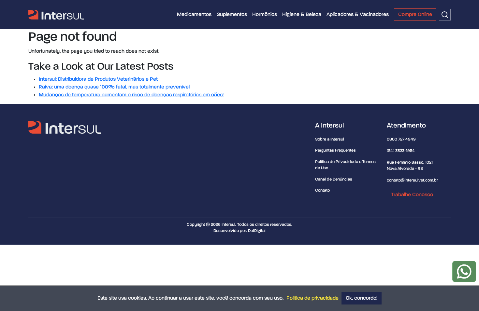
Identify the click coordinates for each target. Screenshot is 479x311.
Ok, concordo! (361, 298)
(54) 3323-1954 (401, 151)
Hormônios (264, 14)
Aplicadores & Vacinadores (358, 14)
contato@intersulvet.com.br (412, 180)
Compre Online (415, 14)
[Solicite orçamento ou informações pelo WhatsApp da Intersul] (464, 271)
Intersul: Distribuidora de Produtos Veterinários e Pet (98, 79)
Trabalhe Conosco (412, 194)
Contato (322, 190)
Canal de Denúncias (333, 179)
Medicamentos (194, 14)
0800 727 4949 (401, 139)
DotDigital (257, 231)
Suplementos (232, 14)
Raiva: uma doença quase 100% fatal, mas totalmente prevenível (114, 87)
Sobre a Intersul (329, 139)
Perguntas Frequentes (335, 150)
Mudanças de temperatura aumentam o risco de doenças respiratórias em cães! (131, 95)
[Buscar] (445, 14)
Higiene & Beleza (301, 14)
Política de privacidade (312, 298)
